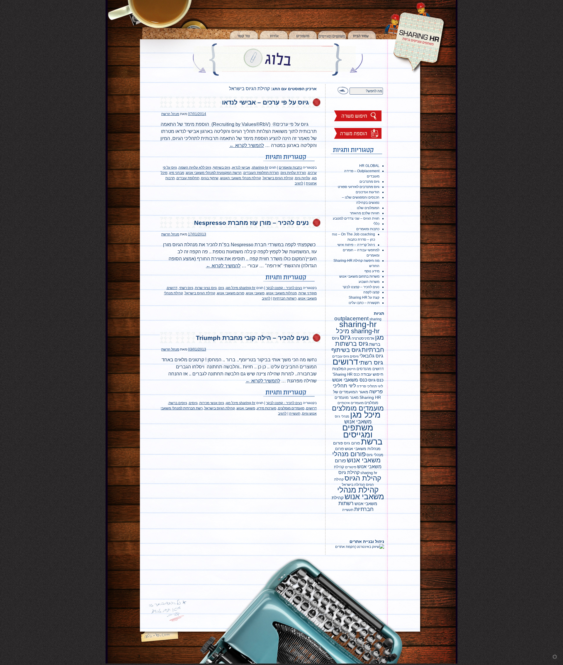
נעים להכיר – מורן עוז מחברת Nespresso (251, 222)
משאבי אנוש (255, 293)
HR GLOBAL (369, 166)
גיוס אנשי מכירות (211, 403)
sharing (375, 319)
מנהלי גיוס (342, 416)
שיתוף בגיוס (209, 178)
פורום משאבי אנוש (230, 293)
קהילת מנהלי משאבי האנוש (240, 178)
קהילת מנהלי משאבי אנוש (360, 493)
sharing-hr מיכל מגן (240, 288)
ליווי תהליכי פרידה (370, 386)
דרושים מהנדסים (370, 369)
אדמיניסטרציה (363, 338)
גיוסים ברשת (178, 403)
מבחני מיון (176, 173)
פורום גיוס (352, 443)
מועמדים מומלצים (291, 408)
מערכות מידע (266, 408)
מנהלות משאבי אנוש (281, 293)
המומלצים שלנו (368, 208)
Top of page (554, 656)
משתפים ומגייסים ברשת (362, 434)
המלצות (339, 368)
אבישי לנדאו (241, 167)
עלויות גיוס (302, 178)
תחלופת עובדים (188, 178)
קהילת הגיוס (363, 478)
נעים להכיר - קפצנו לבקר (284, 288)
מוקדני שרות (308, 293)
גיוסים (193, 403)
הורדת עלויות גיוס (293, 173)
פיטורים (350, 467)
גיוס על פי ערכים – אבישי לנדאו (265, 102)
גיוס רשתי (186, 288)
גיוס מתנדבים (369, 182)
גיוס (221, 288)
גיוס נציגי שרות (206, 288)
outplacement (351, 318)
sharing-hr (260, 167)
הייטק (351, 369)
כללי (376, 224)
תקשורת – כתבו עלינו (364, 303)
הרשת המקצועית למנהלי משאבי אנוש (214, 173)
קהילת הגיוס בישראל (278, 178)
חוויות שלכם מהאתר (364, 213)
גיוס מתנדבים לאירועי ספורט (358, 187)
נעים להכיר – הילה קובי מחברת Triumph (252, 337)
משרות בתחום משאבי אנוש (359, 276)
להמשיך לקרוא (246, 145)
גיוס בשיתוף (221, 167)
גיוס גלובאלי (371, 355)
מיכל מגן (365, 414)
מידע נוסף (371, 271)
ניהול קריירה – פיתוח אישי (356, 245)
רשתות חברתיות (284, 298)
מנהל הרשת (170, 114)
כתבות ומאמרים (290, 167)
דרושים (172, 288)
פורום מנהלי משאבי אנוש (356, 457)
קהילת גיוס (348, 472)
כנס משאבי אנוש (349, 380)
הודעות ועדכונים (367, 192)
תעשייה (294, 413)
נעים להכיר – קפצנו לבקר (360, 287)
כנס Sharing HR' (346, 374)
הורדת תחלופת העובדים (261, 173)
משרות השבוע (369, 282)
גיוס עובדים (340, 356)
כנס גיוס (376, 379)
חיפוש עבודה (372, 374)
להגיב (299, 183)
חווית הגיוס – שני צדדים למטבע (356, 218)
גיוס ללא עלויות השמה (195, 167)
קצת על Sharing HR (364, 297)
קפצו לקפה (371, 292)
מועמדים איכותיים (351, 403)
